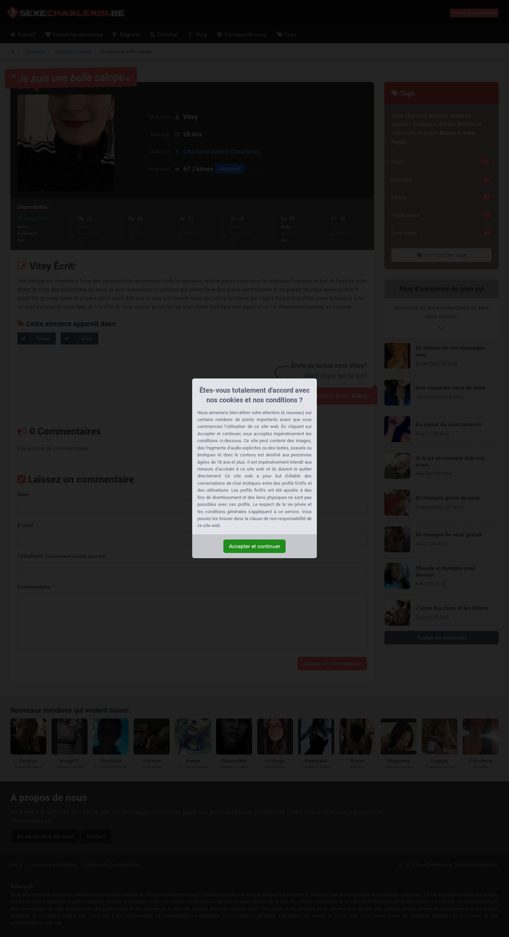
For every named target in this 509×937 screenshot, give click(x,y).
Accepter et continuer (254, 546)
